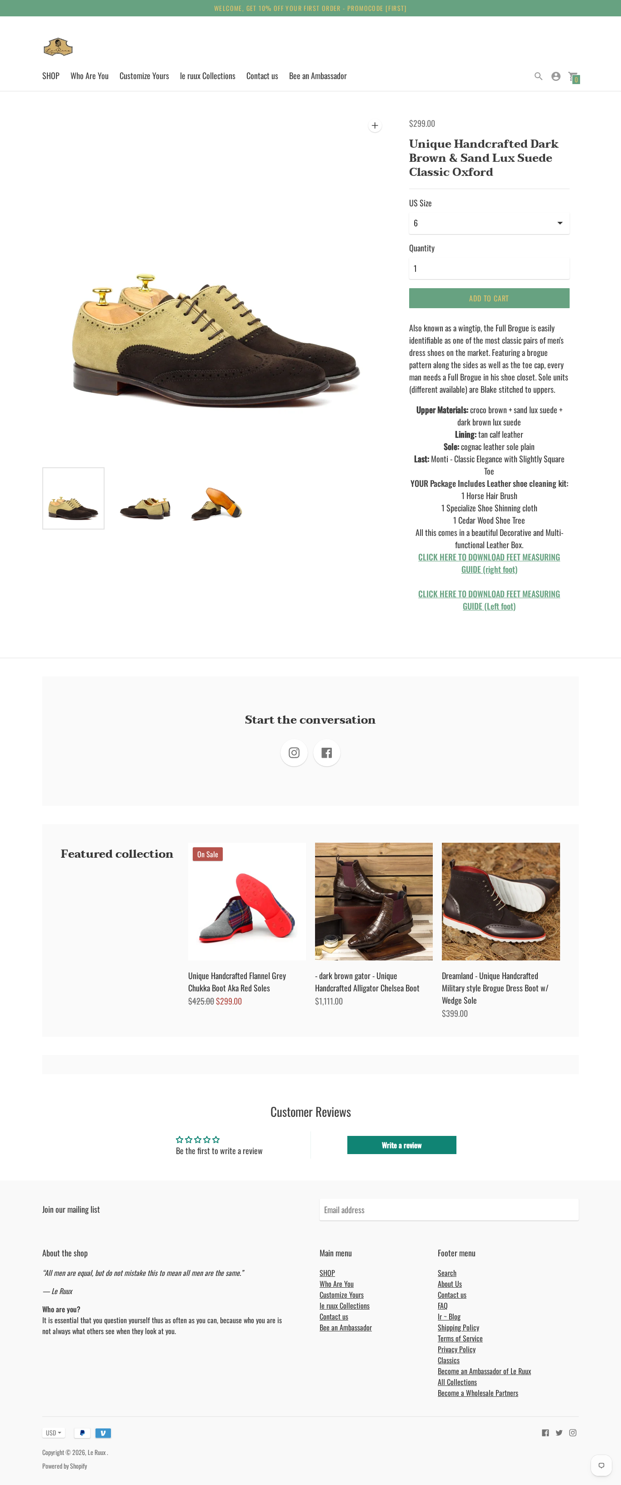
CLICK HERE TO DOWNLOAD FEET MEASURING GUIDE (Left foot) (489, 600)
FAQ (443, 1305)
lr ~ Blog (449, 1316)
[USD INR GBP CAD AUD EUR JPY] (49, 1432)
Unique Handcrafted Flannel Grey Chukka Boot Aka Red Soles (237, 982)
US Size (420, 203)
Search (447, 1272)
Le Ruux (97, 1452)
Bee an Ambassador (318, 75)
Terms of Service (460, 1338)
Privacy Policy (457, 1349)
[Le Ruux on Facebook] (545, 1431)
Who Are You (89, 75)
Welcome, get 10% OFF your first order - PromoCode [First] (310, 8)
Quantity (422, 248)
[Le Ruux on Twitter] (559, 1431)
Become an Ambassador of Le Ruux (484, 1370)
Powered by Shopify (64, 1465)
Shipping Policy (458, 1327)
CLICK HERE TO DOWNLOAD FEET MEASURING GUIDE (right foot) (489, 563)
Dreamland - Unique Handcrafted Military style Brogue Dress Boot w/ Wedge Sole (495, 988)
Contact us (262, 75)
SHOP (51, 75)
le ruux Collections (207, 75)
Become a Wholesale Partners (478, 1392)
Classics (449, 1360)
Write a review (401, 1145)
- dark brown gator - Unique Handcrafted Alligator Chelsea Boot (367, 982)
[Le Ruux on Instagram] (572, 1431)
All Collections (457, 1381)
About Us (450, 1283)
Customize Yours (144, 75)
